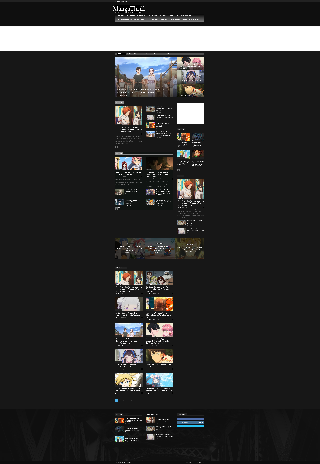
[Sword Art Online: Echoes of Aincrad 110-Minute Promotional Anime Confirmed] (130, 248)
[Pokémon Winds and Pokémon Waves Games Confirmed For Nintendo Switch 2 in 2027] (160, 248)
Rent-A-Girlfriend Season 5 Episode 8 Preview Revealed (126, 366)
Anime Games (130, 243)
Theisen (118, 369)
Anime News (118, 124)
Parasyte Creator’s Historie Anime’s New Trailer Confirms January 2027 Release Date (163, 133)
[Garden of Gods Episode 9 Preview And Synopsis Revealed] (191, 90)
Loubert (117, 134)
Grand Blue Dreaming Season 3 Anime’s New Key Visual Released (159, 390)
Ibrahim (117, 176)
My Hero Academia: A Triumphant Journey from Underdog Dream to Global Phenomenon (198, 145)
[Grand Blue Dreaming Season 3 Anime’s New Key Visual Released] (160, 380)
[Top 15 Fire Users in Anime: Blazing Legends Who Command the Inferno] (150, 125)
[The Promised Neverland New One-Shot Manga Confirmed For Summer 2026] (150, 202)
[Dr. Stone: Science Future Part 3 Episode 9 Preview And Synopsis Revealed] (150, 109)
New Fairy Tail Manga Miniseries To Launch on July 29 (128, 173)
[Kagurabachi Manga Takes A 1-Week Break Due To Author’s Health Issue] (160, 163)
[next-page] (119, 147)
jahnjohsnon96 (120, 95)
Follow (201, 422)
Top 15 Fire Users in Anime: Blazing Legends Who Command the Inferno (164, 125)
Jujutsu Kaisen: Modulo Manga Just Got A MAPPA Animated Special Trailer (133, 202)
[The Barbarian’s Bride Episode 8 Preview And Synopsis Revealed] (129, 380)
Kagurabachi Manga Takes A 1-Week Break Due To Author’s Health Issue (158, 174)
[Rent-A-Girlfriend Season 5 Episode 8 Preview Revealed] (191, 77)
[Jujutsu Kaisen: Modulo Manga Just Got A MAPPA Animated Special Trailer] (120, 202)
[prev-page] (117, 147)
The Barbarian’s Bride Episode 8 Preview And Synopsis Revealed (128, 390)
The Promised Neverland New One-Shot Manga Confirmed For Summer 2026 (164, 202)
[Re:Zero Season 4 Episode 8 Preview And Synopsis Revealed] (150, 117)
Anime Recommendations (197, 158)
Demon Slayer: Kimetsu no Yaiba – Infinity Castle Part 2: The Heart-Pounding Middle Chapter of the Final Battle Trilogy (198, 162)
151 (131, 400)
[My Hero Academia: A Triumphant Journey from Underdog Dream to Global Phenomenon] (198, 137)
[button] (202, 24)
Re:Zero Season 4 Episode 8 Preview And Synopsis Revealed (128, 314)
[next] (202, 54)
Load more (128, 447)
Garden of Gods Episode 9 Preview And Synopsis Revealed (159, 366)
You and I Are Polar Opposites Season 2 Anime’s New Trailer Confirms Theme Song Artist (157, 341)
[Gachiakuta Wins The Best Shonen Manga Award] (120, 192)
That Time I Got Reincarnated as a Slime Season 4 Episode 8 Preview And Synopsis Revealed (152, 54)
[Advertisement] (160, 38)
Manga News (119, 169)
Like (202, 419)
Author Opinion (181, 140)
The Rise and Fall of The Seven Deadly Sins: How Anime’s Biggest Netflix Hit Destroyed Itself (184, 162)
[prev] (199, 54)
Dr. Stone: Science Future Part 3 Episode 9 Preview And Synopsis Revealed (164, 108)
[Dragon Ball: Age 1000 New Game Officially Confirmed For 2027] (189, 248)
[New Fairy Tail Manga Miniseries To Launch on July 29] (129, 163)
